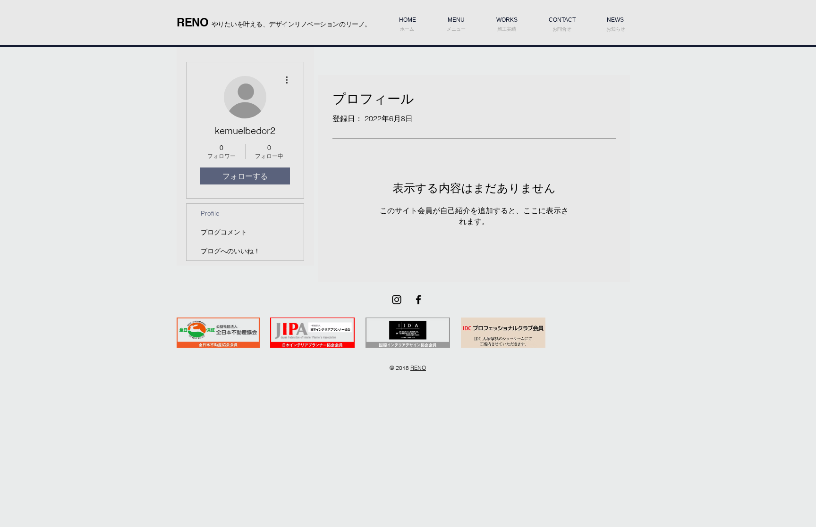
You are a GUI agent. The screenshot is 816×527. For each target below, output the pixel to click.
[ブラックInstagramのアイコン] (397, 299)
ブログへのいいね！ (230, 251)
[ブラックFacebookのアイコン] (418, 299)
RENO (418, 367)
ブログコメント (224, 232)
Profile (210, 213)
